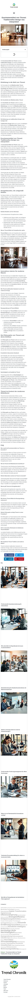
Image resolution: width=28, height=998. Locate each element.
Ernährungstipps (8, 920)
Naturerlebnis (18, 932)
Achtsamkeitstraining (21, 907)
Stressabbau (8, 939)
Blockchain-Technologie (7, 909)
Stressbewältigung (9, 941)
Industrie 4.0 (23, 924)
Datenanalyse (16, 909)
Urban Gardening (15, 945)
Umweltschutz (6, 945)
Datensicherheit (5, 911)
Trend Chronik (7, 979)
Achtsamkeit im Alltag (11, 907)
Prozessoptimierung (14, 934)
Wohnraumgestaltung (10, 949)
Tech (5, 989)
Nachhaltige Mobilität (14, 928)
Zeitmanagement (22, 949)
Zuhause (3, 952)
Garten (5, 982)
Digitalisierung (6, 913)
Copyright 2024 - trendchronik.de (14, 996)
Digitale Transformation (17, 911)
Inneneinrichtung (4, 926)
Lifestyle (6, 984)
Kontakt (5, 992)
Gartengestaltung (6, 923)
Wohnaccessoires (11, 947)
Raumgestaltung (6, 936)
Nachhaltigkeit (8, 932)
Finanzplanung (16, 920)
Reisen (5, 987)
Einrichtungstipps (21, 915)
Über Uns (6, 990)
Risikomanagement (17, 936)
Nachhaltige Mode (8, 930)
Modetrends (5, 928)
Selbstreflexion (14, 938)
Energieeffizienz (17, 917)
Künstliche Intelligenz (17, 927)
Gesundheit (15, 925)
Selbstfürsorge (5, 938)
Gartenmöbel (14, 922)
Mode (5, 985)
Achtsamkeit (4, 907)
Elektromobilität (4, 917)
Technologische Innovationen (14, 943)
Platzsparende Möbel (5, 934)
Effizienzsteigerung (9, 915)
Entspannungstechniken (11, 919)
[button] (14, 13)
